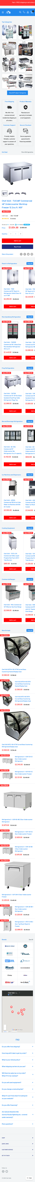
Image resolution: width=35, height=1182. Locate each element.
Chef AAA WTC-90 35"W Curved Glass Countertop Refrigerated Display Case (23, 699)
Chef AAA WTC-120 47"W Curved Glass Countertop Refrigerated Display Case (17, 745)
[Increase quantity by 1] (21, 234)
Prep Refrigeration (9, 48)
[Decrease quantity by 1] (11, 234)
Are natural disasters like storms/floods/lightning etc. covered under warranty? (14, 1114)
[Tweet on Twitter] (28, 254)
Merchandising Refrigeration (25, 32)
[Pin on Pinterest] (24, 254)
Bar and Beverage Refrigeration (25, 48)
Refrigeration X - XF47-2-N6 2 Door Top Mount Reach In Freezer (24, 924)
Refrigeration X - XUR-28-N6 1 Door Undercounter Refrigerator (24, 909)
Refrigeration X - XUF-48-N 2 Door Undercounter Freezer (24, 833)
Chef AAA (5, 216)
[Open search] (20, 12)
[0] (31, 12)
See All (31, 939)
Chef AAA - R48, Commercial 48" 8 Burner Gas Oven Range (12, 606)
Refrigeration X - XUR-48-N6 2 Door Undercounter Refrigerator (23, 849)
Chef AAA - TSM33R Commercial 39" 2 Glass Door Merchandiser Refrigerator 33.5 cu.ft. (12, 345)
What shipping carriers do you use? (14, 1066)
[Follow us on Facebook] (3, 1171)
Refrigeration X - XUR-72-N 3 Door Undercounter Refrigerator (23, 759)
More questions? (7, 1124)
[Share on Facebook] (21, 254)
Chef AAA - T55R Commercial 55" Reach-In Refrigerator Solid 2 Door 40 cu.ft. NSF (12, 292)
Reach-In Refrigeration (9, 32)
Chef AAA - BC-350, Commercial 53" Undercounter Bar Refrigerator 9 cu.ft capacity (12, 450)
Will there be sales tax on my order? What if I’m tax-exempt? (14, 1074)
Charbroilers (26, 65)
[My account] (28, 12)
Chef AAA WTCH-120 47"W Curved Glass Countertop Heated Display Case (14, 670)
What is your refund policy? (11, 1060)
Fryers (9, 65)
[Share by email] (32, 254)
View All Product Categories (17, 93)
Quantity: (5, 234)
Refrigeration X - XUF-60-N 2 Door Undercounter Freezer (24, 773)
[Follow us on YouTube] (6, 1171)
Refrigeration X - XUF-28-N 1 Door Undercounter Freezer (16, 896)
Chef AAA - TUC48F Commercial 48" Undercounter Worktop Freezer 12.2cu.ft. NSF (17, 204)
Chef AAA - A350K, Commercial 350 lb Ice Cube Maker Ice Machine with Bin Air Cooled (12, 503)
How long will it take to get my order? (14, 1053)
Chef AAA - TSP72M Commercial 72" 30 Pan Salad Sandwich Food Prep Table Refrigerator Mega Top (13, 397)
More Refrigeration (27, 152)
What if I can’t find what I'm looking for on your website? (14, 1097)
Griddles (9, 81)
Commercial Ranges (26, 81)
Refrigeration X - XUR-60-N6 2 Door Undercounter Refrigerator (17, 820)
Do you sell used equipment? (11, 1082)
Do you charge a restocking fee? (12, 1089)
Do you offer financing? (10, 1105)
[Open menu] (3, 12)
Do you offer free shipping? (11, 1046)
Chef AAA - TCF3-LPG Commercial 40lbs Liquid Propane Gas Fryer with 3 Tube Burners (11, 557)
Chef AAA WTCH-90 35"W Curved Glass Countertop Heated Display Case (23, 684)
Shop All (29, 263)
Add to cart (17, 241)
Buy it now (17, 247)
